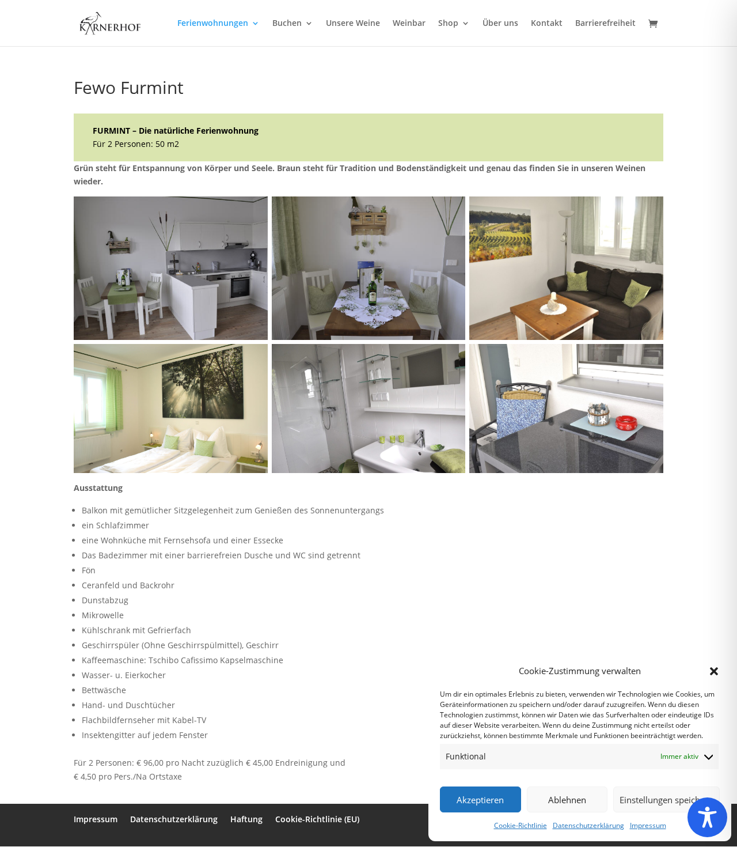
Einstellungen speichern (666, 800)
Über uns (500, 23)
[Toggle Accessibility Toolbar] (707, 817)
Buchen (287, 23)
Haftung (246, 819)
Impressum (648, 825)
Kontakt (547, 23)
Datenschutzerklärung (588, 825)
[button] (714, 671)
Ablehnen (567, 800)
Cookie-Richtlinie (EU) (317, 819)
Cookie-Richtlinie (520, 825)
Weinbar (409, 23)
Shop (448, 23)
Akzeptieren (480, 800)
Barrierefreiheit (605, 23)
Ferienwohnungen (212, 23)
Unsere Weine (353, 23)
